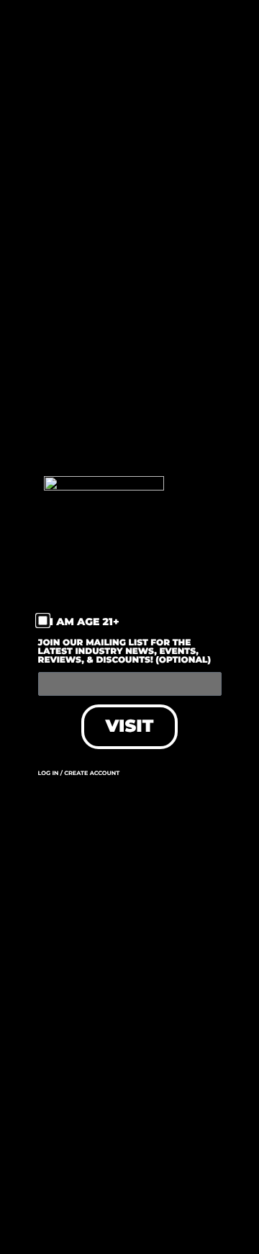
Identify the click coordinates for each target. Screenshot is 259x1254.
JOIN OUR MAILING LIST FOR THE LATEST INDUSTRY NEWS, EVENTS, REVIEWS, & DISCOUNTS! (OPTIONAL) (125, 652)
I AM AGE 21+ (84, 621)
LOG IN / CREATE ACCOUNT (79, 773)
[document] (129, 627)
